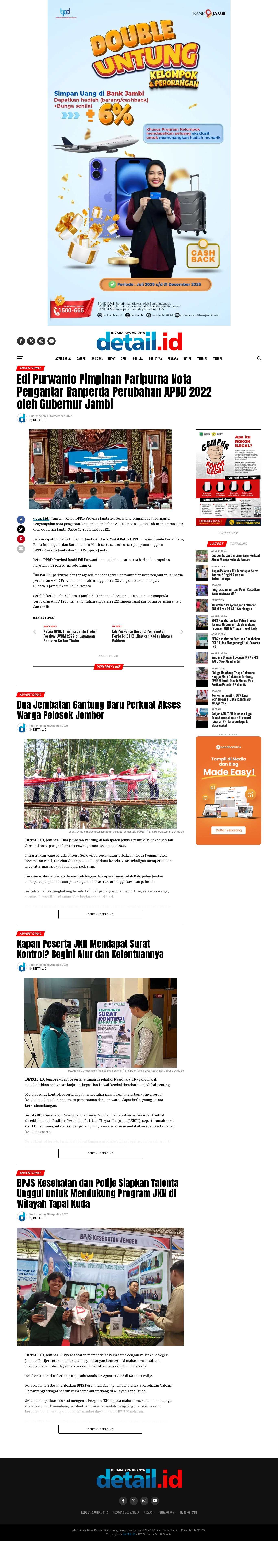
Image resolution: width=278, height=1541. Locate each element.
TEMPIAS (202, 358)
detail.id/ (41, 518)
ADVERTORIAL (63, 358)
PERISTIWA (155, 358)
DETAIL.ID (40, 420)
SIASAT (188, 358)
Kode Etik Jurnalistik (94, 1512)
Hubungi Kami (188, 1512)
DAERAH (81, 358)
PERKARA (172, 358)
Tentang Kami (166, 1512)
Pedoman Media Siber (126, 1512)
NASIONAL (97, 358)
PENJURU (138, 358)
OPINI (124, 358)
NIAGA (111, 358)
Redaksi (148, 1512)
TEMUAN (218, 358)
